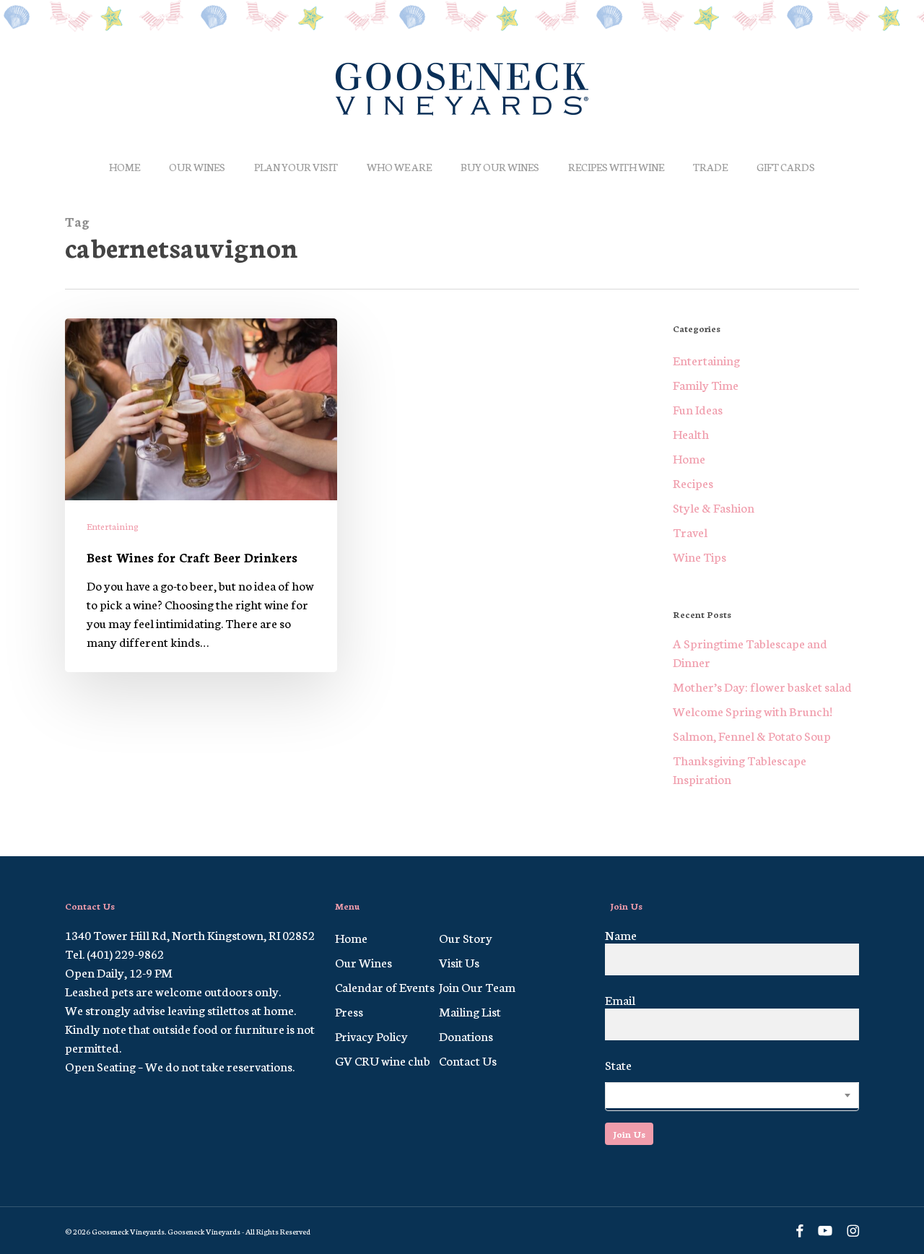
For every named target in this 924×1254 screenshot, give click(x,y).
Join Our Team (477, 986)
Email (620, 999)
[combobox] (732, 1096)
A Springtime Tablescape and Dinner (750, 652)
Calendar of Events (385, 986)
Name (621, 934)
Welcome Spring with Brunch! (752, 710)
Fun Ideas (698, 408)
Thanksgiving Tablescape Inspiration (739, 769)
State (618, 1064)
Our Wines (363, 961)
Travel (690, 531)
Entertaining (113, 526)
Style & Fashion (713, 506)
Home (689, 457)
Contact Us (468, 1059)
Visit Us (459, 961)
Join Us (629, 1134)
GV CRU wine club (382, 1059)
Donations (466, 1035)
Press (349, 1010)
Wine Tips (699, 556)
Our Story (465, 937)
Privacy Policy (371, 1035)
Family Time (705, 384)
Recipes (693, 482)
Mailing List (470, 1010)
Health (691, 433)
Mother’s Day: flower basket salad (762, 686)
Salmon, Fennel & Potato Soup (752, 735)
